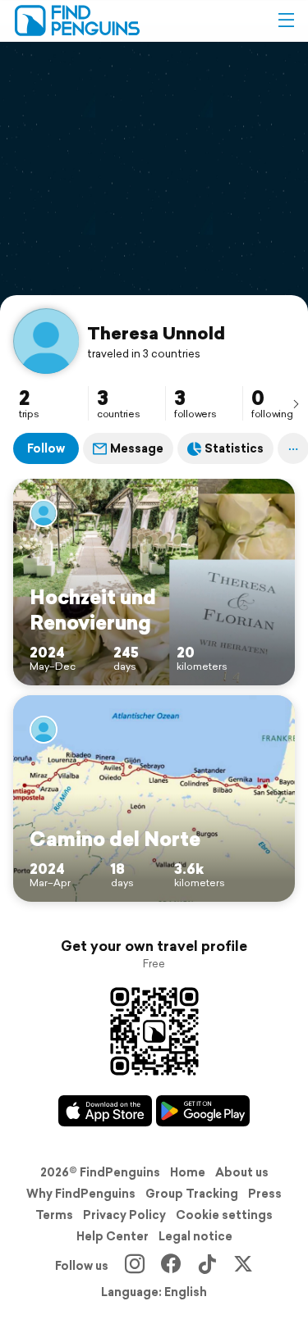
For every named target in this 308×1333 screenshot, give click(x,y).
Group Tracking (191, 1193)
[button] (286, 20)
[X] (243, 1266)
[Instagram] (135, 1266)
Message (136, 448)
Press (265, 1193)
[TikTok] (207, 1266)
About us (242, 1172)
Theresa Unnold (156, 333)
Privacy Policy (124, 1215)
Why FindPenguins (81, 1193)
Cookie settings (224, 1215)
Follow (46, 448)
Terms (54, 1215)
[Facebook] (171, 1266)
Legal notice (195, 1236)
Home (187, 1172)
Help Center (112, 1236)
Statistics (234, 448)
